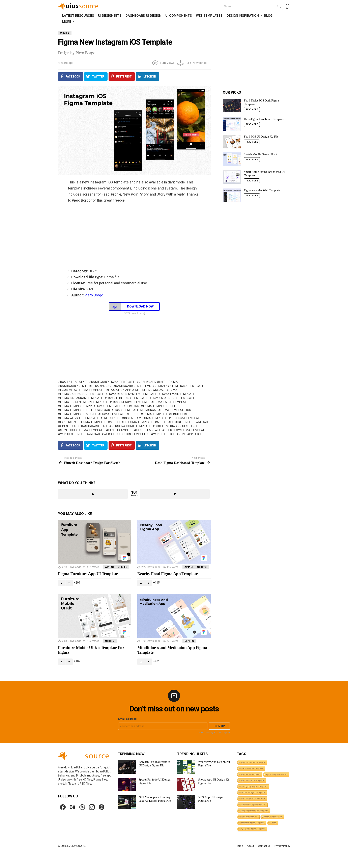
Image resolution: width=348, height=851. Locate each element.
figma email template (178, 393)
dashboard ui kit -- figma (158, 381)
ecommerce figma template (82, 389)
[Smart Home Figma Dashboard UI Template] (232, 177)
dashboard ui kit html (133, 385)
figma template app (76, 406)
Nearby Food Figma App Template (167, 573)
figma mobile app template (173, 398)
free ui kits (111, 418)
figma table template (170, 402)
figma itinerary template (127, 398)
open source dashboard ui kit (84, 426)
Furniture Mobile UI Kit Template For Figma (91, 650)
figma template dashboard (117, 406)
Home (239, 845)
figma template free (159, 406)
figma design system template (132, 393)
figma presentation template (84, 402)
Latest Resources (78, 16)
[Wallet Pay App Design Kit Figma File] (186, 767)
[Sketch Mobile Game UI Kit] (232, 159)
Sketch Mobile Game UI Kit (260, 154)
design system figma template (179, 385)
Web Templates (209, 16)
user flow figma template (186, 430)
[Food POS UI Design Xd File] (232, 141)
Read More (252, 109)
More (66, 22)
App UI (109, 566)
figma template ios (176, 410)
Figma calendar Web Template (262, 190)
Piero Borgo (93, 295)
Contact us (264, 845)
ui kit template (148, 430)
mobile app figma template (131, 422)
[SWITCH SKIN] (287, 6)
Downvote (175, 494)
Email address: (127, 718)
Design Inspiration (243, 16)
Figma (173, 389)
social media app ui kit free (176, 426)
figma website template (79, 418)
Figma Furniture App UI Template (88, 573)
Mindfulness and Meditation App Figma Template (172, 650)
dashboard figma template (113, 381)
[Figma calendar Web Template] (232, 195)
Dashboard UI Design (143, 16)
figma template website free (166, 414)
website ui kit (164, 434)
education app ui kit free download (136, 389)
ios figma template (186, 418)
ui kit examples (120, 430)
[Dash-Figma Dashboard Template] (232, 124)
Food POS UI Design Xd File (261, 136)
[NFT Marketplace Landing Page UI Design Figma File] (127, 802)
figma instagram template (81, 398)
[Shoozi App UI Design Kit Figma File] (186, 784)
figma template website (119, 414)
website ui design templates (126, 434)
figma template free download (85, 410)
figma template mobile (78, 414)
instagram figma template (145, 418)
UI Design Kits (109, 16)
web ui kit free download (80, 434)
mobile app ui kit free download (182, 422)
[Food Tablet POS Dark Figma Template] (232, 105)
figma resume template (131, 402)
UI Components (178, 16)
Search (279, 7)
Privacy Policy (282, 845)
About (250, 845)
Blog (268, 16)
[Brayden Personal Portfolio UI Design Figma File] (127, 767)
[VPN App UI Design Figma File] (186, 802)
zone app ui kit (190, 434)
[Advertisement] (134, 235)
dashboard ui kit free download (86, 385)
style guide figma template (82, 430)
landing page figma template (83, 422)
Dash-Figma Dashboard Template (264, 119)
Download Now (140, 306)
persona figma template (131, 426)
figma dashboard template (82, 393)
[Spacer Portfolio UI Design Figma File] (127, 784)
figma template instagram (135, 410)
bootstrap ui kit (73, 381)
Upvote (93, 494)
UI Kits (122, 566)
